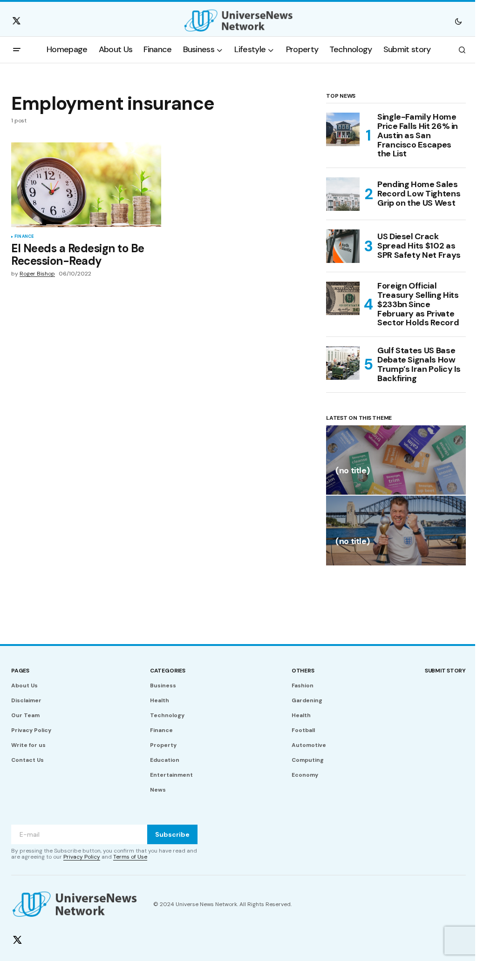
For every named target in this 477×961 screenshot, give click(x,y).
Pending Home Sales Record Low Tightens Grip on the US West (418, 193)
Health (159, 700)
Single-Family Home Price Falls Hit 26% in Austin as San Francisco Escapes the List (417, 136)
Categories (167, 670)
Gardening (307, 700)
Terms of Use (130, 856)
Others (303, 670)
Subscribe (172, 834)
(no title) (352, 471)
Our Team (25, 715)
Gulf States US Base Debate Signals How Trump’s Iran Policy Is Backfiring (419, 364)
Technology (167, 715)
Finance (24, 237)
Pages (20, 670)
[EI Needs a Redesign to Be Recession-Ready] (86, 184)
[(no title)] (396, 460)
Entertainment (171, 775)
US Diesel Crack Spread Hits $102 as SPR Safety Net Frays (419, 246)
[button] (458, 21)
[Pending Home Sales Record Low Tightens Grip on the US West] (343, 194)
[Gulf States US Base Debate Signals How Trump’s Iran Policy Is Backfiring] (343, 363)
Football (303, 730)
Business (163, 685)
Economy (305, 775)
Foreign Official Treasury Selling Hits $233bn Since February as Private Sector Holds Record (418, 305)
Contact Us (27, 760)
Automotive (309, 745)
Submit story (445, 670)
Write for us (28, 745)
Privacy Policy (31, 730)
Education (164, 760)
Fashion (302, 685)
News (158, 789)
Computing (308, 760)
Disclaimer (26, 700)
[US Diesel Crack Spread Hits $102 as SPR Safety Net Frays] (343, 246)
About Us (24, 685)
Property (163, 745)
